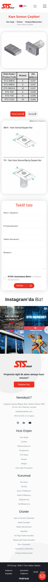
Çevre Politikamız (24, 491)
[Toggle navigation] (44, 6)
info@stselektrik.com (24, 411)
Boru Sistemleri (24, 544)
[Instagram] (18, 423)
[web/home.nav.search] (35, 6)
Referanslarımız (24, 446)
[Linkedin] (24, 423)
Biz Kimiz (24, 482)
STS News (24, 455)
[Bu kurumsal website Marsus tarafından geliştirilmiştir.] (24, 578)
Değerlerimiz (24, 500)
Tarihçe (24, 486)
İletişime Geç (24, 384)
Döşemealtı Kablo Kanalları (24, 540)
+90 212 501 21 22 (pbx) (24, 416)
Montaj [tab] (32, 114)
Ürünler (24, 442)
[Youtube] (30, 423)
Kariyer (24, 459)
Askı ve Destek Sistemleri (24, 518)
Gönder (19, 286)
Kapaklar (24, 531)
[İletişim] (42, 576)
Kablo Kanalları (24, 522)
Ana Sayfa (24, 437)
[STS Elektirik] (8, 6)
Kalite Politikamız (24, 495)
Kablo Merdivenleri (24, 527)
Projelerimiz (24, 450)
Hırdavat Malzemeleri (24, 553)
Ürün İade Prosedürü (24, 468)
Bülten (42, 572)
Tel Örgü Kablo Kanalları (24, 536)
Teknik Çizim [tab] (17, 114)
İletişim (24, 464)
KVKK (36, 572)
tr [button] (24, 6)
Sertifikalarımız (24, 504)
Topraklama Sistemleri (24, 549)
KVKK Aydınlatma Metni (19, 277)
